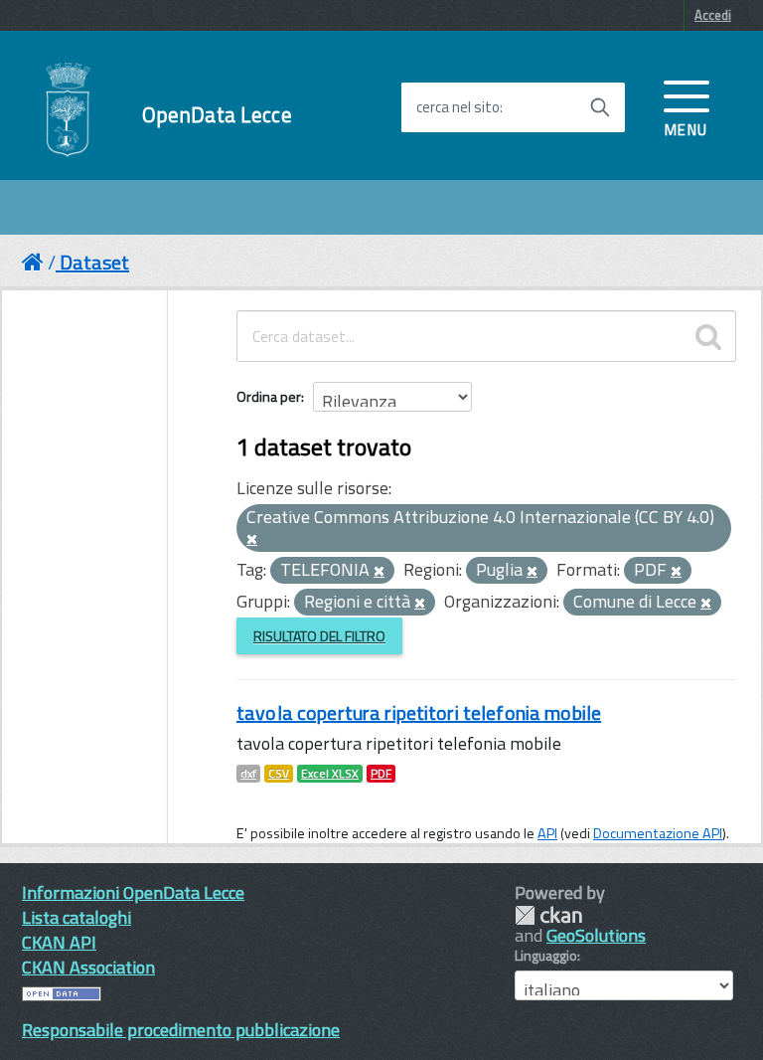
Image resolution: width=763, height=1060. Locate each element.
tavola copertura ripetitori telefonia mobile (418, 712)
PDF (381, 774)
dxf (248, 774)
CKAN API (59, 942)
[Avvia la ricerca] (600, 107)
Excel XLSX (330, 774)
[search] (708, 336)
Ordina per (268, 396)
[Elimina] (251, 540)
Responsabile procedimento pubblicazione (181, 1029)
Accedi (712, 15)
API (547, 833)
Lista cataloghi (76, 917)
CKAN (548, 915)
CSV (278, 774)
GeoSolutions (596, 935)
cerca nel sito (458, 107)
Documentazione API (657, 833)
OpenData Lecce (217, 114)
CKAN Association (88, 967)
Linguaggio (546, 956)
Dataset (94, 262)
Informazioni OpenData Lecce (133, 892)
